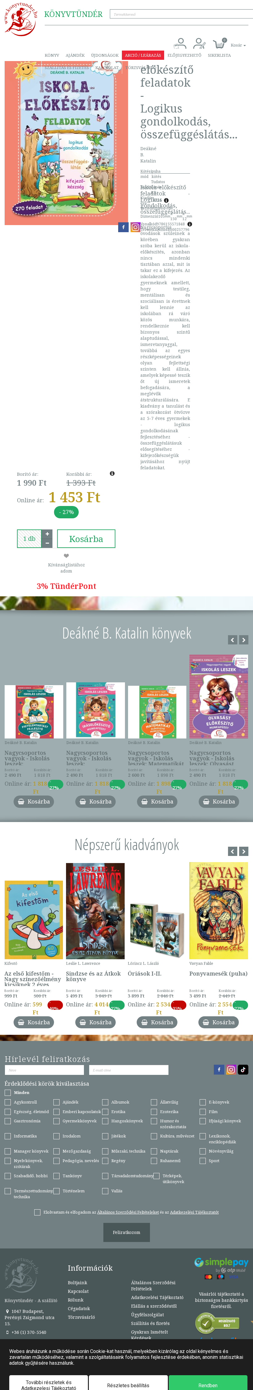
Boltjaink (77, 1282)
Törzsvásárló (140, 67)
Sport (214, 1160)
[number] (29, 538)
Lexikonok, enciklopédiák (222, 1139)
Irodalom (72, 1136)
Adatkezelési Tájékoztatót (194, 1212)
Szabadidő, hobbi (31, 1175)
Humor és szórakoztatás (173, 1123)
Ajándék (75, 55)
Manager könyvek (31, 1151)
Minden (21, 1092)
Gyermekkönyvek (80, 1121)
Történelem (74, 1191)
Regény (118, 1160)
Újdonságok (104, 55)
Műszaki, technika (128, 1151)
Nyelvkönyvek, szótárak (28, 1163)
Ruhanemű (170, 1160)
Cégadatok (79, 1308)
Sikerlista (219, 55)
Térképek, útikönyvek (173, 1178)
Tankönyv (72, 1175)
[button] (231, 42)
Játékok (118, 1136)
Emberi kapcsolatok (82, 1111)
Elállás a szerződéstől (154, 1306)
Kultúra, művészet (177, 1136)
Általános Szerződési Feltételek (153, 1286)
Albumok (120, 1102)
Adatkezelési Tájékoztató (157, 1297)
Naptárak (169, 1151)
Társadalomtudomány (132, 1175)
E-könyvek (219, 1102)
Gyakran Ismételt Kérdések (149, 1335)
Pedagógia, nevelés (81, 1160)
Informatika (25, 1136)
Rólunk (75, 1300)
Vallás (116, 1191)
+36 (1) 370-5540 (28, 1332)
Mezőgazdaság (77, 1151)
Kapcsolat (107, 67)
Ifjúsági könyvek (225, 1121)
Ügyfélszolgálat (147, 1315)
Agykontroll (25, 1102)
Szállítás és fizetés (67, 67)
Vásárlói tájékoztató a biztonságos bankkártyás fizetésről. (221, 1300)
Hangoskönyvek (127, 1121)
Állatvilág (169, 1102)
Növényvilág (221, 1151)
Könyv (52, 55)
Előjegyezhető (184, 55)
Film (213, 1111)
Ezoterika (169, 1111)
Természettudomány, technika (33, 1193)
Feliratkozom (126, 1232)
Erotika (118, 1111)
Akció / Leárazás (143, 55)
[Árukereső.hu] (217, 1325)
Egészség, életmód (31, 1111)
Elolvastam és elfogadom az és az (131, 1212)
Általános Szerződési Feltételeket (128, 1212)
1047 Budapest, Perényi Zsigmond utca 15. (30, 1317)
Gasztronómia (27, 1121)
